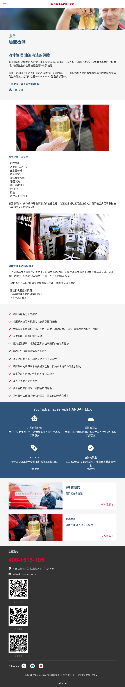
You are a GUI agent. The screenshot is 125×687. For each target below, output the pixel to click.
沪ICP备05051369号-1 (89, 674)
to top (61, 683)
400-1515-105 (26, 559)
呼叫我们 (106, 504)
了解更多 (34, 435)
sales (24, 574)
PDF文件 (18, 90)
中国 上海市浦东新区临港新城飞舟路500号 (33, 568)
